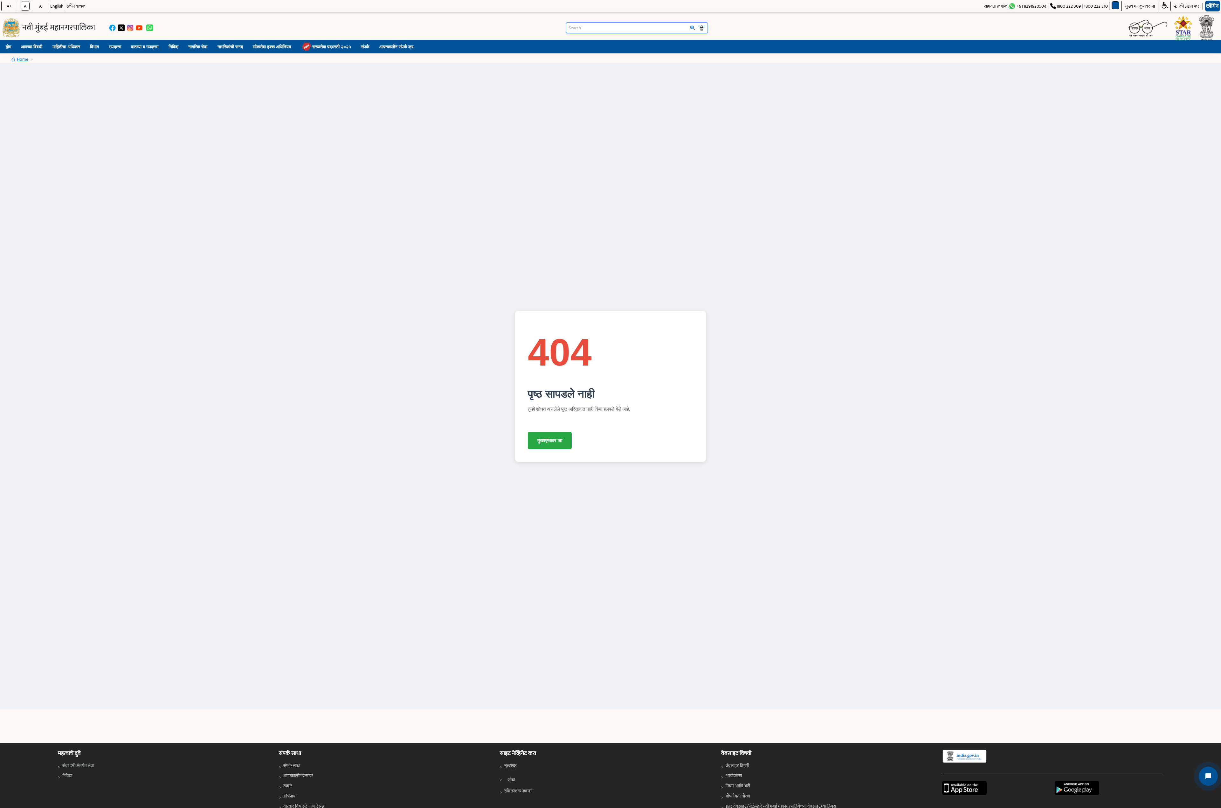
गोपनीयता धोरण (738, 796)
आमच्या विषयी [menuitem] (31, 47)
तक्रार (287, 786)
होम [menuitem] (8, 47)
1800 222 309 (1068, 6)
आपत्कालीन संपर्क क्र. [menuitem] (397, 47)
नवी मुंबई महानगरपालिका (58, 28)
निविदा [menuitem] (173, 47)
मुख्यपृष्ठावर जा (549, 440)
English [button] (57, 6)
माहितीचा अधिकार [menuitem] (66, 47)
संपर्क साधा (291, 765)
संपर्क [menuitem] (365, 47)
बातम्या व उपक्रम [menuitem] (144, 47)
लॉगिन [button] (1212, 6)
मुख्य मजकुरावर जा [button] (1140, 6)
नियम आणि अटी (738, 786)
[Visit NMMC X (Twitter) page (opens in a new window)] (121, 28)
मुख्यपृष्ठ (510, 765)
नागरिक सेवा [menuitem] (197, 47)
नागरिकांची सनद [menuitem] (230, 47)
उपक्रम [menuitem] (115, 47)
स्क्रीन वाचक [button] (76, 6)
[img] (11, 28)
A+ (9, 6)
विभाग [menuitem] (94, 47)
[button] (1164, 6)
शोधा (511, 779)
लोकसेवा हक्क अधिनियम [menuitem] (272, 47)
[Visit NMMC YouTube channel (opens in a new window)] (139, 28)
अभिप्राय (289, 796)
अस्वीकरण (734, 775)
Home (22, 59)
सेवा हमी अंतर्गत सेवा (78, 765)
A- (41, 6)
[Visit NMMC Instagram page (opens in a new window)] (130, 28)
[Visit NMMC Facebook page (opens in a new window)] (112, 28)
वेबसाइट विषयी (737, 765)
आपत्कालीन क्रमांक (298, 775)
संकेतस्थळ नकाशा (518, 791)
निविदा (68, 775)
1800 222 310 (1096, 6)
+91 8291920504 (1031, 6)
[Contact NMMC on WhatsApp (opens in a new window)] (149, 27)
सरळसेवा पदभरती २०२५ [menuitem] (331, 47)
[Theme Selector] (1116, 5)
